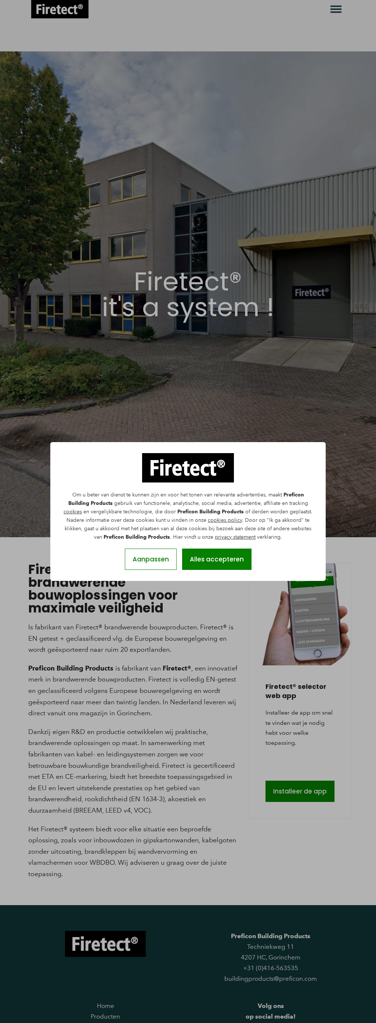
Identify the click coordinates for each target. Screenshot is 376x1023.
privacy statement (235, 537)
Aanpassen (151, 559)
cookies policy (225, 520)
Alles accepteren (217, 559)
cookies (73, 512)
